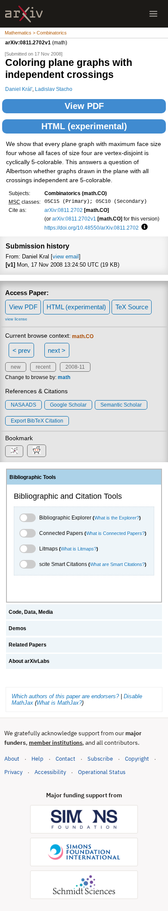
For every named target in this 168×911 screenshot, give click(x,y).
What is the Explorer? (116, 517)
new (16, 367)
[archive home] (24, 14)
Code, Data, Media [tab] (31, 612)
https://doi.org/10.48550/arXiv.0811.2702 (91, 227)
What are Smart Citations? (117, 564)
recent (43, 367)
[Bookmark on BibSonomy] (14, 451)
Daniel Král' (18, 89)
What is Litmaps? (78, 548)
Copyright (137, 758)
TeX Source (131, 307)
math (64, 377)
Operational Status (101, 772)
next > (56, 350)
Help (37, 758)
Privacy (13, 772)
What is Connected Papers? (115, 533)
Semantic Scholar (121, 405)
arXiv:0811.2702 (63, 210)
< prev (21, 350)
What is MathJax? (59, 703)
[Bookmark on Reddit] (36, 451)
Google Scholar (68, 405)
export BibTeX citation (37, 421)
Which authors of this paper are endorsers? (65, 696)
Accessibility (50, 772)
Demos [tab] (17, 628)
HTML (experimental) (84, 126)
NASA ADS (23, 405)
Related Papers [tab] (28, 644)
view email (66, 256)
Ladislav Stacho (53, 89)
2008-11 (75, 367)
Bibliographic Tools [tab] (32, 477)
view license (16, 319)
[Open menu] (153, 13)
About (11, 758)
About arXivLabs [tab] (29, 661)
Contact (65, 758)
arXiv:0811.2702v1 (74, 218)
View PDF (84, 106)
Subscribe (100, 758)
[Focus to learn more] (143, 227)
